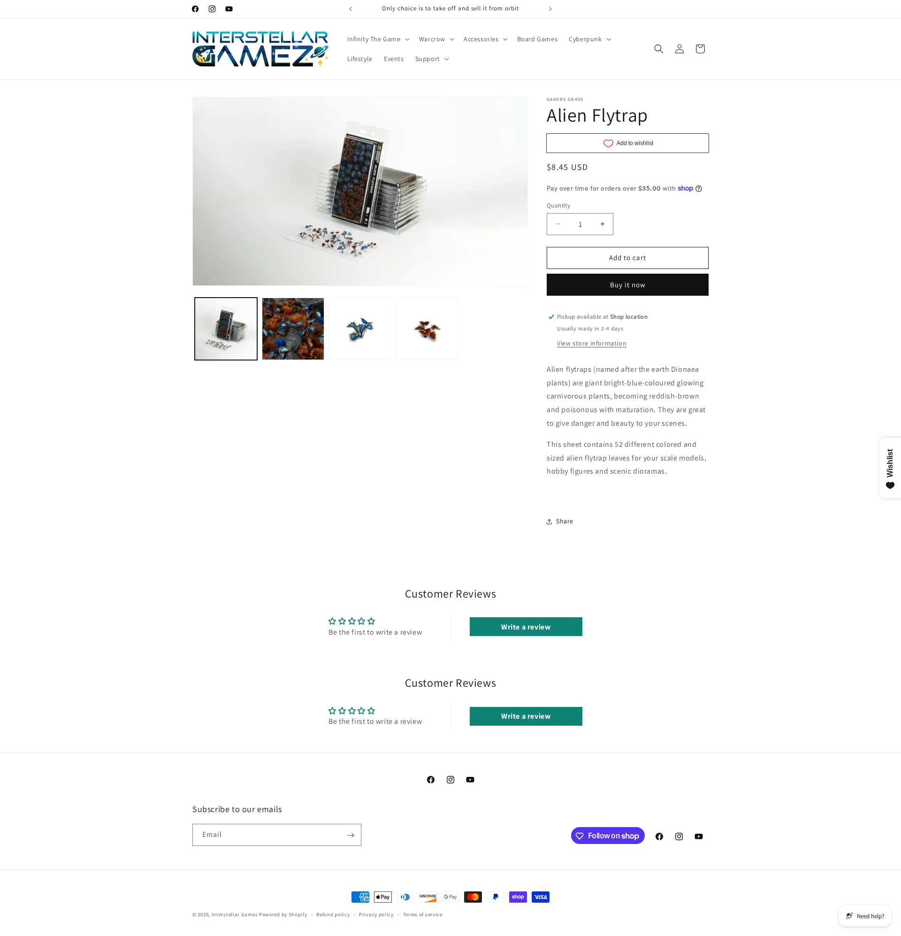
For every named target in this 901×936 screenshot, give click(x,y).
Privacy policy (376, 914)
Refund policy (333, 914)
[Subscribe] (350, 835)
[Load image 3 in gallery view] (360, 329)
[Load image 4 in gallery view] (427, 329)
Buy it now (628, 284)
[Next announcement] (550, 9)
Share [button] (564, 521)
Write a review (525, 627)
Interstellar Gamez (235, 914)
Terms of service (423, 914)
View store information (591, 343)
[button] (377, 39)
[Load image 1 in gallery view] (226, 329)
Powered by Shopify (283, 914)
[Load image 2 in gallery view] (293, 329)
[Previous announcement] (350, 9)
